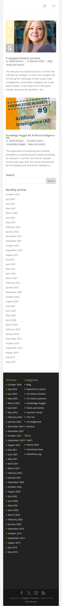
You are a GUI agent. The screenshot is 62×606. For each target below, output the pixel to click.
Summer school (34, 412)
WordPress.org (34, 454)
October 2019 (12, 343)
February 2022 (13, 227)
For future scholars (36, 393)
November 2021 (14, 240)
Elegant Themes (30, 598)
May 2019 (10, 361)
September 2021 (14, 250)
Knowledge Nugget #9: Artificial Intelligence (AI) (30, 136)
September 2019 (14, 347)
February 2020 (13, 329)
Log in (30, 440)
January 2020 (12, 334)
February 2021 (13, 282)
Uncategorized (34, 421)
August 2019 (12, 352)
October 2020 (12, 296)
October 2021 (12, 245)
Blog (50, 61)
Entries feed (33, 444)
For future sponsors (36, 398)
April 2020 (11, 320)
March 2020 (12, 324)
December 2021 (14, 236)
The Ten (31, 417)
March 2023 (12, 213)
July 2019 (10, 357)
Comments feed (35, 449)
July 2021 (10, 259)
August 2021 (12, 255)
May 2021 (10, 268)
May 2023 (10, 208)
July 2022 (10, 217)
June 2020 (11, 310)
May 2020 (10, 315)
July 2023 (10, 203)
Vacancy (31, 426)
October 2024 (12, 194)
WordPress (31, 601)
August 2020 (12, 301)
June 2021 (11, 264)
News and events (15, 64)
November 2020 (14, 292)
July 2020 (10, 306)
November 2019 (14, 338)
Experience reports (36, 389)
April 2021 (11, 273)
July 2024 (10, 199)
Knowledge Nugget (16, 144)
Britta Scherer (16, 61)
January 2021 (12, 287)
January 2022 (12, 231)
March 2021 (12, 278)
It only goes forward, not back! (23, 58)
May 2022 (10, 222)
